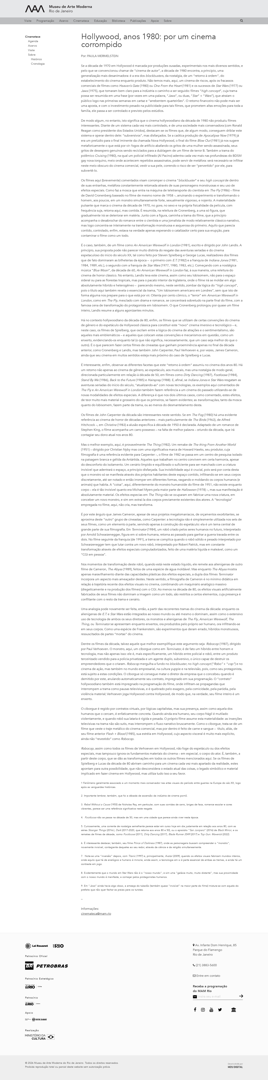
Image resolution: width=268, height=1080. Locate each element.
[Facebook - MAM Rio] (195, 1009)
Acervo (63, 21)
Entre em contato (208, 976)
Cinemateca (81, 21)
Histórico (36, 59)
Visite (27, 21)
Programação (45, 21)
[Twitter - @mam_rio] (220, 1009)
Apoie (155, 21)
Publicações (138, 21)
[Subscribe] (241, 996)
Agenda (33, 41)
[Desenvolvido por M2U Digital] (235, 1065)
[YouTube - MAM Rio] (211, 1009)
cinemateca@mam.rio (96, 914)
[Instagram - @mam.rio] (203, 1009)
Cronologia (38, 64)
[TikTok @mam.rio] (227, 1009)
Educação (100, 21)
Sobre (167, 21)
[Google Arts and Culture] (233, 1009)
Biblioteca (118, 21)
